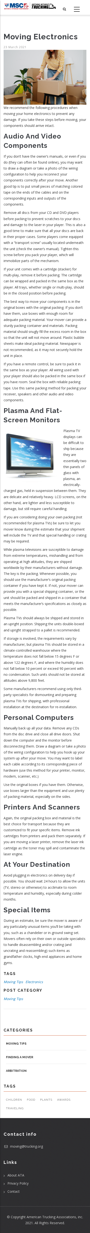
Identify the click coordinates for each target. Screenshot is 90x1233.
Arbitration (16, 1071)
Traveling (15, 1108)
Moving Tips (13, 982)
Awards (64, 1099)
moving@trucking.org (26, 1146)
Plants (46, 1099)
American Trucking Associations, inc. (55, 1217)
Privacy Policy (18, 1183)
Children (14, 1099)
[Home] (30, 6)
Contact (13, 1191)
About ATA (15, 1175)
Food (31, 1099)
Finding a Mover (19, 1057)
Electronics (34, 982)
